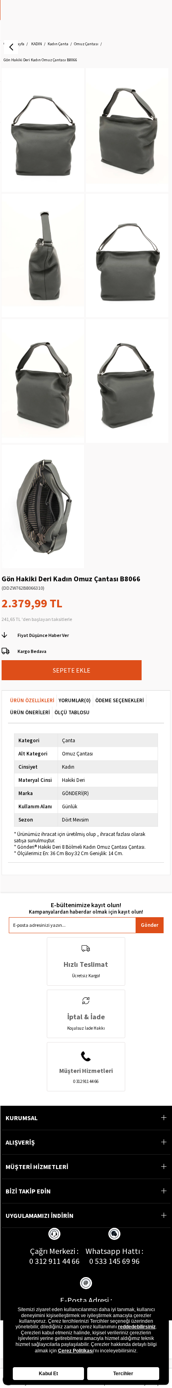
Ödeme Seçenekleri (119, 700)
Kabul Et (48, 1373)
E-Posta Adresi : (86, 1300)
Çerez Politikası (76, 1351)
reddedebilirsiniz (137, 1327)
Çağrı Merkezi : (54, 1251)
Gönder (149, 925)
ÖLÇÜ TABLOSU (72, 712)
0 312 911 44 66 (54, 1261)
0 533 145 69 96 (114, 1261)
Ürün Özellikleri (32, 700)
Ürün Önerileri (30, 712)
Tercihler (123, 1373)
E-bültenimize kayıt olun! (86, 905)
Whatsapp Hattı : (114, 1251)
